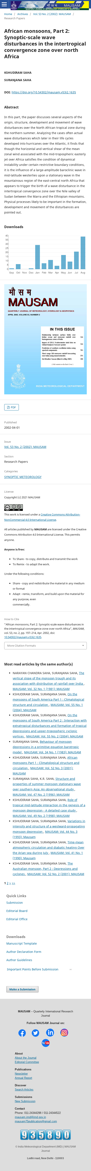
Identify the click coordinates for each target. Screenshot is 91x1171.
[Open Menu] (4, 4)
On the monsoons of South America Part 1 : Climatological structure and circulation (48, 699)
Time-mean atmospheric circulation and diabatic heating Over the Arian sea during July (48, 847)
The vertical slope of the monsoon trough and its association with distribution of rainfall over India (48, 678)
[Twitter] (35, 1036)
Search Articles (24, 1089)
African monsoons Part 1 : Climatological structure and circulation (46, 762)
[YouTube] (45, 1046)
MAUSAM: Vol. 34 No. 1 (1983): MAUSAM (52, 752)
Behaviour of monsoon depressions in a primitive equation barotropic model (46, 747)
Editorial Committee (27, 1062)
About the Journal (25, 1057)
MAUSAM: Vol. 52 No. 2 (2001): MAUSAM (55, 874)
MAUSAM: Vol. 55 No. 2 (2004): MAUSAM (54, 736)
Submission (14, 903)
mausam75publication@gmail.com (36, 1121)
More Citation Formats (21, 645)
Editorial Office (17, 919)
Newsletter (21, 1073)
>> (13, 883)
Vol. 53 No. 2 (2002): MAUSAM (52, 14)
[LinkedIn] (50, 1036)
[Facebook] (22, 1036)
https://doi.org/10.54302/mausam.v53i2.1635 (44, 92)
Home (8, 14)
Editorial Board (17, 911)
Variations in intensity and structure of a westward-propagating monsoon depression (49, 826)
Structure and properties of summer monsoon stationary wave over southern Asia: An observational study (47, 784)
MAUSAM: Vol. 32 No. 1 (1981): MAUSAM (41, 689)
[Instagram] (64, 1036)
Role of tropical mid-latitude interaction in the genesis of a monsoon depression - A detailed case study (49, 805)
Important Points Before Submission (32, 969)
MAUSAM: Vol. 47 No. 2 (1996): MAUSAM (41, 795)
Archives (22, 14)
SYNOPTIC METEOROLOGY (22, 477)
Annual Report (23, 1078)
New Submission (25, 1101)
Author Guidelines (19, 960)
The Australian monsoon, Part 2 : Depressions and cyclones (45, 868)
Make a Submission (22, 989)
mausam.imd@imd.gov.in (30, 1117)
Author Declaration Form (23, 952)
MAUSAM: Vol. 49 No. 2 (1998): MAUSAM (41, 816)
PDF (13, 407)
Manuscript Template (21, 943)
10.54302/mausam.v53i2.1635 (22, 637)
